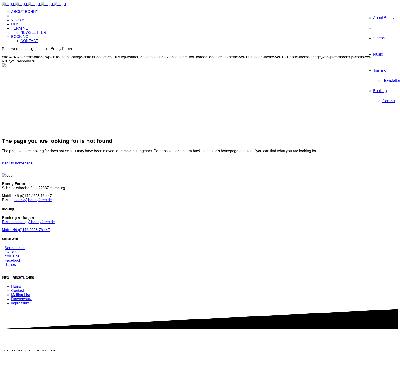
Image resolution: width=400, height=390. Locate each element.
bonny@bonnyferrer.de (33, 200)
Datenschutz (21, 299)
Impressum (20, 303)
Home (16, 286)
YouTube (12, 256)
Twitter (10, 252)
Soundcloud (15, 248)
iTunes (10, 264)
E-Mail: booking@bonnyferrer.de (28, 222)
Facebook (13, 260)
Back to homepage (17, 163)
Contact (17, 291)
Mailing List (20, 295)
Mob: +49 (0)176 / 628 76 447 (26, 230)
